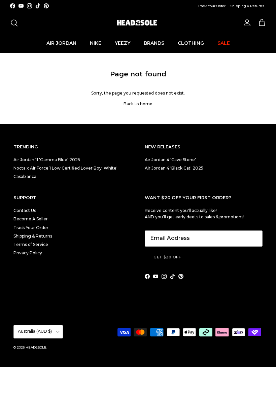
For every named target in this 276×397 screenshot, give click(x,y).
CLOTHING (191, 43)
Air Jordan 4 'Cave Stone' (170, 159)
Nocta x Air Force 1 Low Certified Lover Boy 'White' (65, 168)
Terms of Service (30, 244)
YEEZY (122, 43)
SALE (223, 43)
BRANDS (154, 43)
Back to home (138, 103)
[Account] (245, 23)
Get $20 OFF (167, 257)
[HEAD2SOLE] (138, 23)
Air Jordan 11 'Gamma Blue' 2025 (46, 159)
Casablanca (24, 176)
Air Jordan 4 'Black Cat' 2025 (174, 168)
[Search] (14, 23)
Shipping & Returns (247, 6)
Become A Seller (30, 218)
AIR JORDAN (61, 43)
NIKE (95, 43)
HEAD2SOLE (36, 347)
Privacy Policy (27, 252)
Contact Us (24, 210)
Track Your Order (212, 6)
